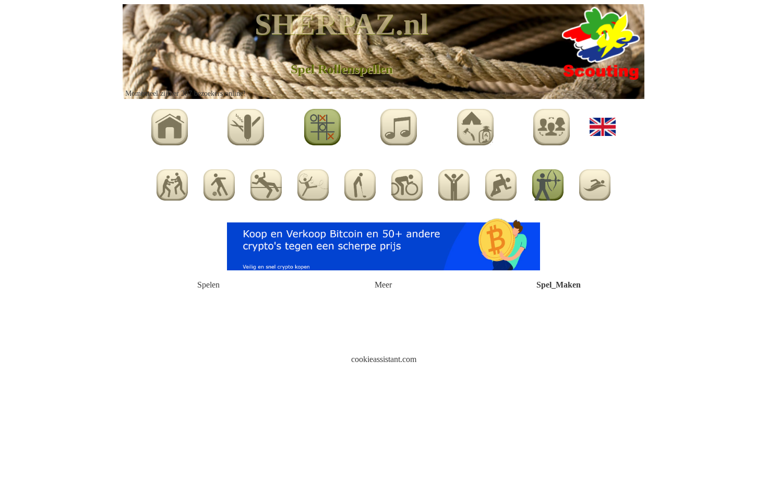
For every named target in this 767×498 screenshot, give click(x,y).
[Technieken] (245, 124)
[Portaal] (551, 124)
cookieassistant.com (383, 359)
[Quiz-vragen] (454, 182)
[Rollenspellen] (548, 182)
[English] (603, 124)
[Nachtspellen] (360, 182)
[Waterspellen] (594, 182)
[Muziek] (398, 124)
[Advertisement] (383, 329)
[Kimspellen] (313, 182)
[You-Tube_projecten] (475, 124)
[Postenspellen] (407, 182)
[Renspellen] (501, 182)
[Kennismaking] (172, 182)
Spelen (208, 284)
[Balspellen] (219, 182)
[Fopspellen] (266, 182)
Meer (383, 284)
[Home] (169, 124)
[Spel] (322, 124)
